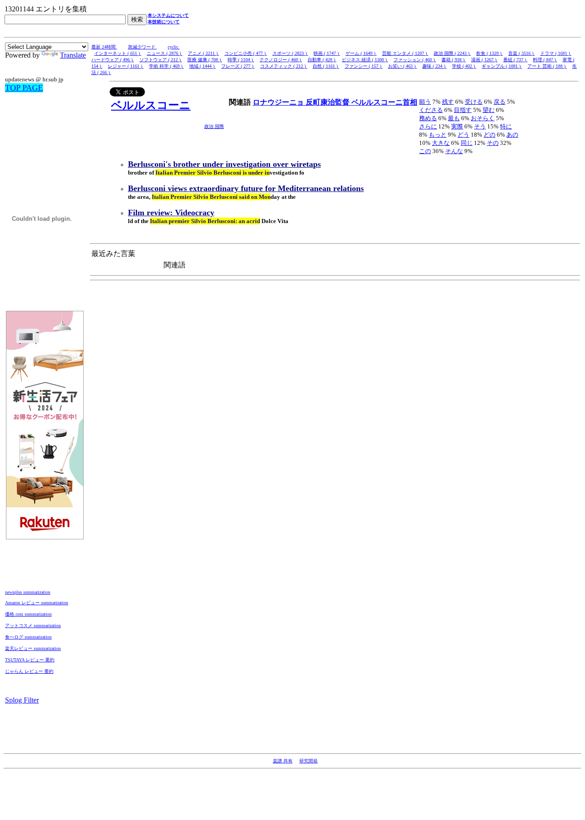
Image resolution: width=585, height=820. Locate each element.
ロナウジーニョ (279, 102)
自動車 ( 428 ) (322, 59)
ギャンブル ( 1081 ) (502, 66)
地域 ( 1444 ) (202, 66)
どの (489, 134)
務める (428, 118)
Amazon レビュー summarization (36, 602)
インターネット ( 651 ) (117, 53)
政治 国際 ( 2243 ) (452, 53)
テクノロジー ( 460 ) (281, 59)
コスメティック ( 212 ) (283, 66)
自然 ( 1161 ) (326, 66)
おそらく (483, 118)
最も (454, 118)
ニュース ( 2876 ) (164, 53)
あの (512, 134)
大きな (441, 142)
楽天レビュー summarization (33, 648)
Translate (73, 55)
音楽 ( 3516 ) (521, 53)
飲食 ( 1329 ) (489, 53)
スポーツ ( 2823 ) (290, 53)
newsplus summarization (27, 592)
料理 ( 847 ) (545, 59)
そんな (454, 151)
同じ (467, 142)
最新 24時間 (104, 46)
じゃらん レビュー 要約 (29, 671)
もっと (438, 134)
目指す (463, 109)
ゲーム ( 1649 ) (361, 53)
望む (489, 109)
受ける (474, 101)
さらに (428, 126)
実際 (457, 126)
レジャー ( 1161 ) (126, 66)
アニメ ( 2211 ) (203, 53)
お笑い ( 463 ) (402, 66)
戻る (499, 101)
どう (463, 134)
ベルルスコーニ (151, 105)
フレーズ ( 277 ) (238, 66)
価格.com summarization (28, 614)
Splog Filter (22, 700)
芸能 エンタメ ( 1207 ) (405, 53)
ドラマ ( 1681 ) (555, 53)
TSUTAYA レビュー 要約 (29, 659)
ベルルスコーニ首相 (384, 102)
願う (425, 101)
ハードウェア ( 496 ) (112, 59)
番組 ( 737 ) (515, 59)
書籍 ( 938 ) (453, 59)
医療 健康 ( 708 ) (204, 59)
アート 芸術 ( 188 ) (547, 66)
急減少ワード (142, 46)
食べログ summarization (28, 636)
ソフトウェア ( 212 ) (160, 59)
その (493, 142)
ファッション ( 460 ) (415, 59)
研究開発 (308, 760)
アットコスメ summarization (33, 625)
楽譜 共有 (282, 760)
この (425, 151)
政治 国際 (214, 126)
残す (448, 101)
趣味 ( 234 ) (434, 66)
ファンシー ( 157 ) (364, 66)
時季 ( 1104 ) (241, 59)
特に (506, 126)
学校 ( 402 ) (464, 66)
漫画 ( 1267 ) (484, 59)
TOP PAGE (24, 87)
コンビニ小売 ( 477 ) (245, 53)
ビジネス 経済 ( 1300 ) (365, 59)
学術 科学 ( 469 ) (166, 66)
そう (480, 126)
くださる (431, 109)
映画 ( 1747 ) (327, 53)
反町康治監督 (328, 102)
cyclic (174, 46)
